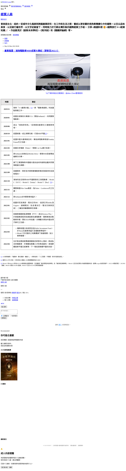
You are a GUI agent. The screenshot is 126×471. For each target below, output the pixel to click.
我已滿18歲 (4, 467)
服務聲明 (80, 445)
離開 (10, 467)
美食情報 (16, 35)
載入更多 (3, 307)
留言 (18, 292)
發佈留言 (3, 318)
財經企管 (15, 298)
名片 (5, 43)
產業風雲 (15, 300)
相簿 (5, 38)
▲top (2, 303)
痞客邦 (14, 292)
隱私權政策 (73, 445)
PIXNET (49, 445)
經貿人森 (7, 14)
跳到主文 (4, 19)
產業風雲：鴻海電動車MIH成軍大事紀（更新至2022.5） (31, 51)
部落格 (6, 41)
